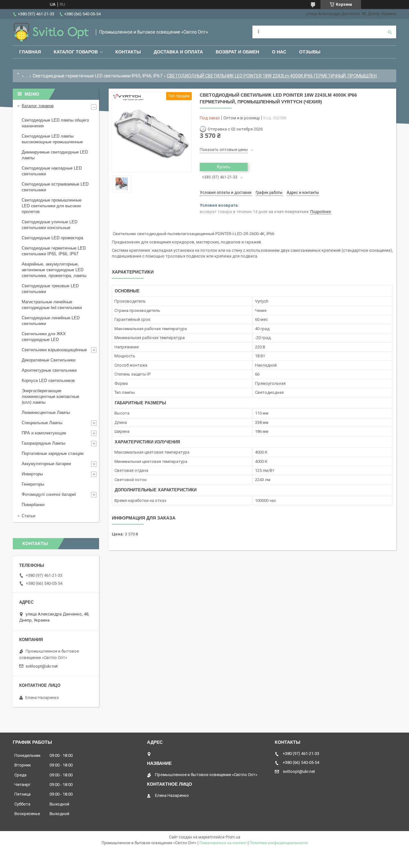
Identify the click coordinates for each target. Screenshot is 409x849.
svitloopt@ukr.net (42, 666)
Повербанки (33, 504)
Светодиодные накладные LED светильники (52, 171)
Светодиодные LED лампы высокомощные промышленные (52, 139)
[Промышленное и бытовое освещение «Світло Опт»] (51, 32)
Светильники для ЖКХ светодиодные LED (44, 336)
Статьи (28, 515)
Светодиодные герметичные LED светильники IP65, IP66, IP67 (97, 75)
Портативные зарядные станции (52, 453)
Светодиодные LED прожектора (52, 237)
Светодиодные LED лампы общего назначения (55, 123)
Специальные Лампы (42, 422)
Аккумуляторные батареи (46, 463)
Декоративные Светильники (48, 360)
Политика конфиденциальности (279, 843)
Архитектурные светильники (49, 370)
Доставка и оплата (178, 51)
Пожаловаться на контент (223, 843)
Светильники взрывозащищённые (54, 349)
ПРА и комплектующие (44, 433)
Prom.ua (233, 837)
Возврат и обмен (237, 51)
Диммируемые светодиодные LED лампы (55, 155)
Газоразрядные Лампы (43, 443)
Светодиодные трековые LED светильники (50, 288)
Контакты (128, 51)
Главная (30, 51)
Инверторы (32, 474)
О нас (279, 51)
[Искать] (389, 32)
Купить (223, 166)
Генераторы (33, 484)
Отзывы (309, 51)
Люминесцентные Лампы (46, 412)
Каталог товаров (76, 51)
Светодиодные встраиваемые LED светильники (55, 187)
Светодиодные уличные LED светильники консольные (49, 224)
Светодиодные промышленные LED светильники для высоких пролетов (51, 206)
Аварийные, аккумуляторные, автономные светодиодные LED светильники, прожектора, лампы (54, 270)
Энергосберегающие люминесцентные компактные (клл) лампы (50, 396)
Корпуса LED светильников (48, 380)
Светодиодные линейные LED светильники (51, 320)
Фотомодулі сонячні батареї (49, 494)
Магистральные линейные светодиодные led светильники (52, 304)
